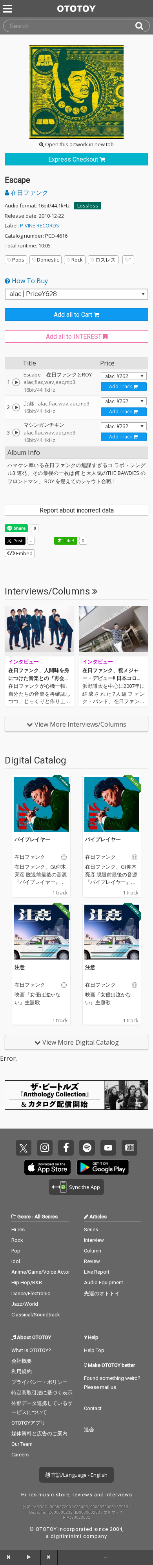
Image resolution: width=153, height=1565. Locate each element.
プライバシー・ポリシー (39, 1382)
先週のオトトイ (102, 1293)
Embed (24, 553)
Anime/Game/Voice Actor (40, 1272)
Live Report (96, 1272)
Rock (77, 259)
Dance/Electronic (30, 1293)
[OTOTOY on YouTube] (108, 1148)
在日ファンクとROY (69, 374)
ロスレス (105, 259)
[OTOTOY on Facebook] (66, 1148)
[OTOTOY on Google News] (129, 1148)
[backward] (8, 1557)
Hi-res (18, 1229)
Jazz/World (24, 1304)
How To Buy (29, 280)
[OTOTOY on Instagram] (45, 1148)
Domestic (48, 259)
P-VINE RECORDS (39, 225)
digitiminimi (66, 1536)
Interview (94, 1240)
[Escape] (16, 382)
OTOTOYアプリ (28, 1423)
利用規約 (21, 1371)
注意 (20, 967)
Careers (20, 1455)
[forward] (49, 1557)
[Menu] (8, 8)
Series (91, 1229)
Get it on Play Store (102, 1167)
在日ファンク (28, 192)
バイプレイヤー (32, 839)
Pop (15, 1251)
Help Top (94, 1350)
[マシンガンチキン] (16, 432)
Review (92, 1261)
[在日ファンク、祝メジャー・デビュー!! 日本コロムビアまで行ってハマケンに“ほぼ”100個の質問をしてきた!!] (113, 631)
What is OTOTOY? (31, 1350)
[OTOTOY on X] (23, 1148)
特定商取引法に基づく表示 (42, 1393)
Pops (18, 259)
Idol (15, 1261)
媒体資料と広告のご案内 (39, 1433)
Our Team (22, 1444)
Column (92, 1251)
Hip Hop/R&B (26, 1282)
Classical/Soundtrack (35, 1315)
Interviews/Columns (48, 591)
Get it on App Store (47, 1167)
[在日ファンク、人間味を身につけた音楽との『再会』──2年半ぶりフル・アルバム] (39, 631)
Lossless (87, 205)
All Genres (46, 1217)
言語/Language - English (78, 1474)
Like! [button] (68, 540)
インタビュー (23, 662)
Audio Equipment (103, 1282)
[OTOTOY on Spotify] (87, 1148)
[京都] (16, 407)
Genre (24, 1217)
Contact (93, 1408)
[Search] (142, 26)
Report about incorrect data (77, 510)
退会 (89, 1429)
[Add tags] (128, 259)
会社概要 (21, 1361)
